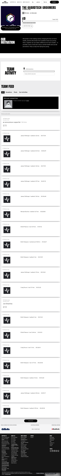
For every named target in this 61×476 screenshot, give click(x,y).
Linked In (58, 451)
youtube (54, 451)
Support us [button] (13, 2)
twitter (56, 451)
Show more (30, 420)
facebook (51, 451)
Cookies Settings (40, 473)
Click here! (52, 451)
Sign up (45, 2)
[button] (33, 2)
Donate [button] (53, 3)
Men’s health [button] (26, 2)
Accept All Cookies (51, 473)
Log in (27, 100)
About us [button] (19, 2)
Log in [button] (38, 2)
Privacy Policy (8, 474)
